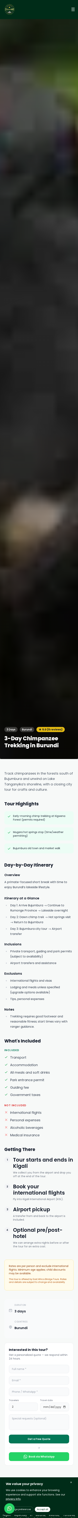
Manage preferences (19, 1509)
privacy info (13, 1499)
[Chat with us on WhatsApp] (9, 1508)
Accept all (42, 1509)
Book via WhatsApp (42, 1456)
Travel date (46, 1400)
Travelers (14, 1400)
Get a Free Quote (39, 1439)
